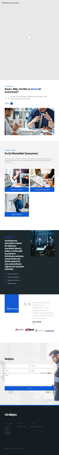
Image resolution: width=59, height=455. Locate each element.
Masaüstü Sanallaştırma (13, 277)
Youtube (7, 434)
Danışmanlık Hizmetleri (42, 189)
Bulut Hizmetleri (17, 214)
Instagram (8, 432)
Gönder (29, 388)
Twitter (7, 428)
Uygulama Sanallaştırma (14, 280)
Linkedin (7, 430)
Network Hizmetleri (17, 189)
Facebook (8, 426)
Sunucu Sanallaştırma (13, 274)
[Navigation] (38, 3)
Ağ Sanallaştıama (12, 283)
